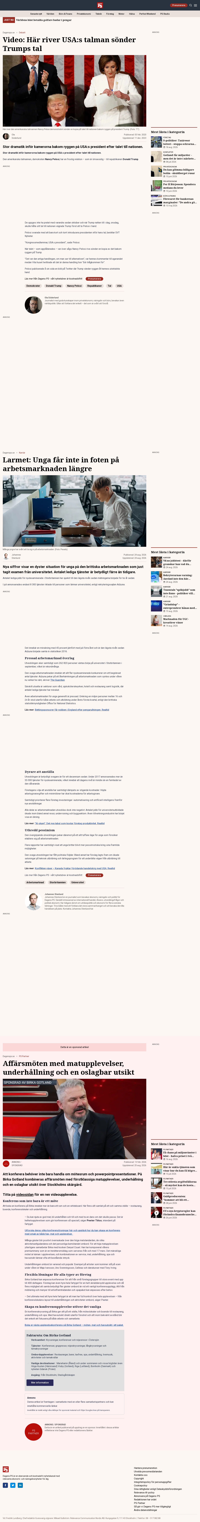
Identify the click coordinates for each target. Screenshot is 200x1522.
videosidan (25, 1195)
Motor (121, 14)
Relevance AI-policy (144, 1492)
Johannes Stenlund (54, 894)
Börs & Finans (65, 14)
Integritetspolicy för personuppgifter (152, 1482)
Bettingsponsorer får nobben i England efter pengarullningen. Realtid (72, 709)
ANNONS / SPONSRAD (55, 1424)
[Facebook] (5, 1485)
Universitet (77, 882)
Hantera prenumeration (145, 1468)
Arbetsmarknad (35, 882)
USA (119, 285)
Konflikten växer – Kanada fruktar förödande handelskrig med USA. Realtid (75, 868)
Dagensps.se (9, 32)
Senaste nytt (36, 14)
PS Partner (24, 1056)
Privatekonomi (84, 14)
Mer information (40, 1382)
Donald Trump (53, 285)
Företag (110, 14)
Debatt (22, 32)
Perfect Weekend (147, 14)
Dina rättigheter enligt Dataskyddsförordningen (158, 1489)
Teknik (99, 14)
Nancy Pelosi (74, 285)
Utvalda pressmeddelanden (148, 1471)
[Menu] (195, 5)
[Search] (190, 5)
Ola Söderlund (52, 297)
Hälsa (132, 14)
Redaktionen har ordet (145, 1499)
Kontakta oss (140, 1475)
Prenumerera (178, 5)
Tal (109, 285)
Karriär (22, 453)
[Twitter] (12, 1485)
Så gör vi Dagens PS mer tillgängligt (152, 1506)
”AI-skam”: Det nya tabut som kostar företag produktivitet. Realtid (70, 823)
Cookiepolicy (140, 1485)
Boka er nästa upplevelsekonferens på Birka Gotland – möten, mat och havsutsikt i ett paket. (74, 1325)
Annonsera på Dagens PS (147, 1496)
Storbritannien (58, 882)
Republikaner (94, 285)
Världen (50, 14)
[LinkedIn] (20, 1485)
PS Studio (165, 14)
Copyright (139, 1478)
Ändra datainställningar (145, 1510)
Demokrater (33, 285)
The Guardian (57, 680)
